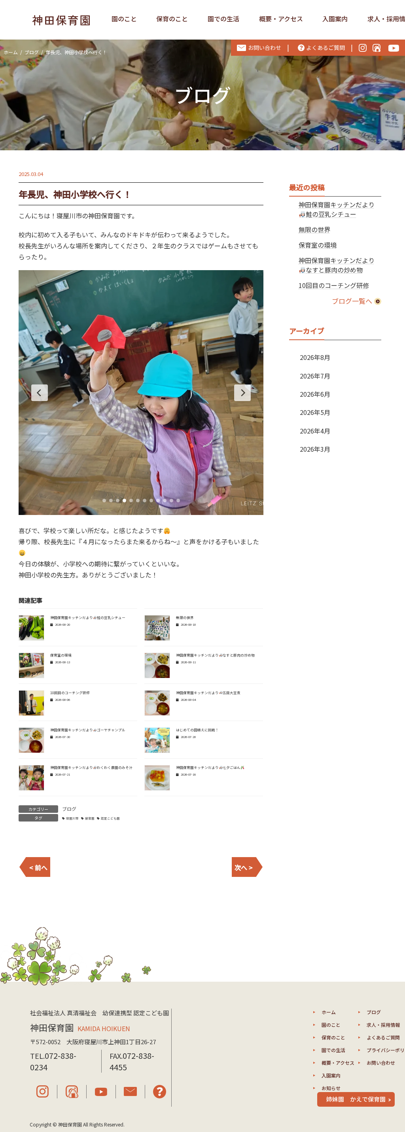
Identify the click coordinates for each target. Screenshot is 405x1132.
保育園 (90, 818)
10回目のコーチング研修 (70, 692)
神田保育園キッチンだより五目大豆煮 (208, 692)
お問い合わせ (381, 1062)
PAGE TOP (388, 1090)
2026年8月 (315, 357)
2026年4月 (315, 430)
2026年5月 (315, 412)
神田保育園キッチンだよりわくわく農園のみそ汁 (91, 767)
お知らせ (331, 1088)
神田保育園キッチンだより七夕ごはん (208, 767)
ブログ (69, 808)
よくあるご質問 (383, 1037)
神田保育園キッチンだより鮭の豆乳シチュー (87, 617)
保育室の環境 (61, 655)
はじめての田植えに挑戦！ (197, 730)
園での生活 (223, 18)
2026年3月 (315, 449)
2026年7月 (315, 375)
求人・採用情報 (383, 1024)
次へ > (244, 867)
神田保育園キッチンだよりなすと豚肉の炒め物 (215, 655)
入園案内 (335, 18)
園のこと (124, 18)
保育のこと (172, 18)
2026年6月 (315, 394)
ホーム (329, 1012)
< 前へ (38, 867)
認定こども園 (110, 818)
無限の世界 (185, 617)
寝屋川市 (72, 818)
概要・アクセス (281, 18)
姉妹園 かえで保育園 (356, 1099)
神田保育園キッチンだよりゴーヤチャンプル (87, 730)
